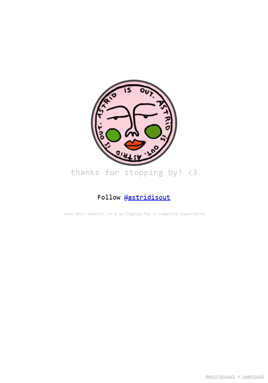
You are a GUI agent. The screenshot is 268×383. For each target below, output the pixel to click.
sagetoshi (254, 377)
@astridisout (220, 377)
